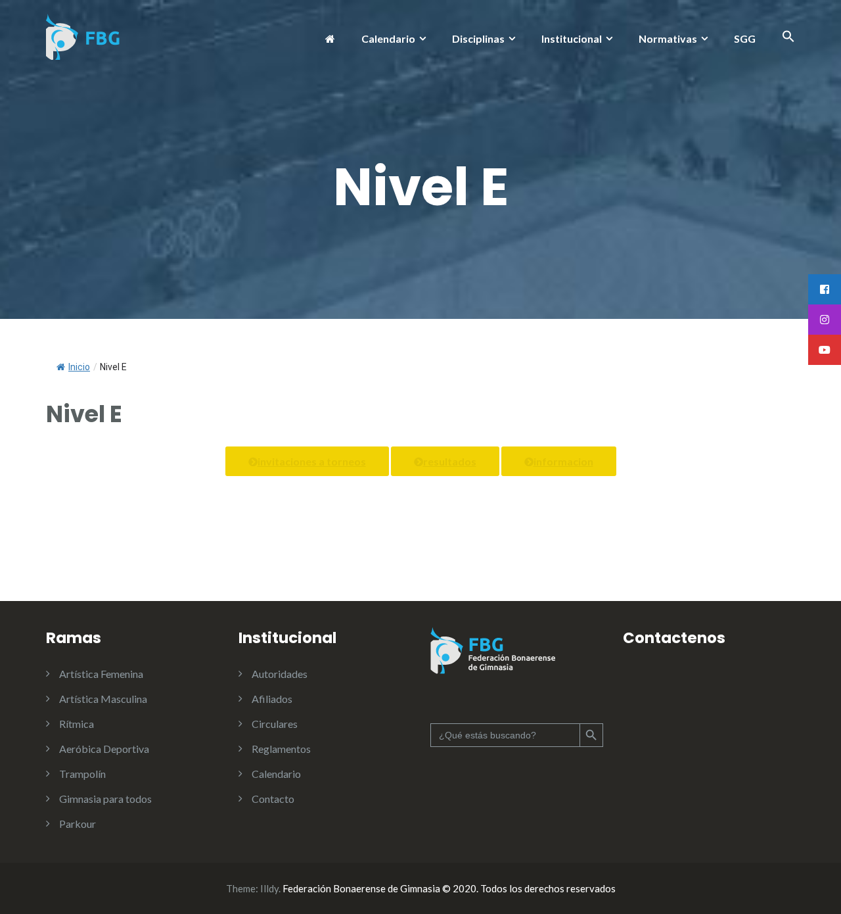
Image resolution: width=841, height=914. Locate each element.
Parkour (77, 823)
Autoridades (279, 673)
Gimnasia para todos (105, 798)
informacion (563, 461)
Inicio (79, 367)
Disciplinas (478, 38)
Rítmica (76, 723)
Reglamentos (281, 748)
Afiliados (272, 698)
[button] (788, 38)
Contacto (273, 798)
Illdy (269, 888)
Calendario (388, 38)
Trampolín (82, 773)
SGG (745, 38)
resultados (449, 461)
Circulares (275, 723)
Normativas (668, 38)
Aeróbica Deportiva (104, 748)
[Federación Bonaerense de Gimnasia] (83, 35)
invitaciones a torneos (312, 461)
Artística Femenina (101, 673)
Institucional (571, 38)
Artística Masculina (103, 698)
